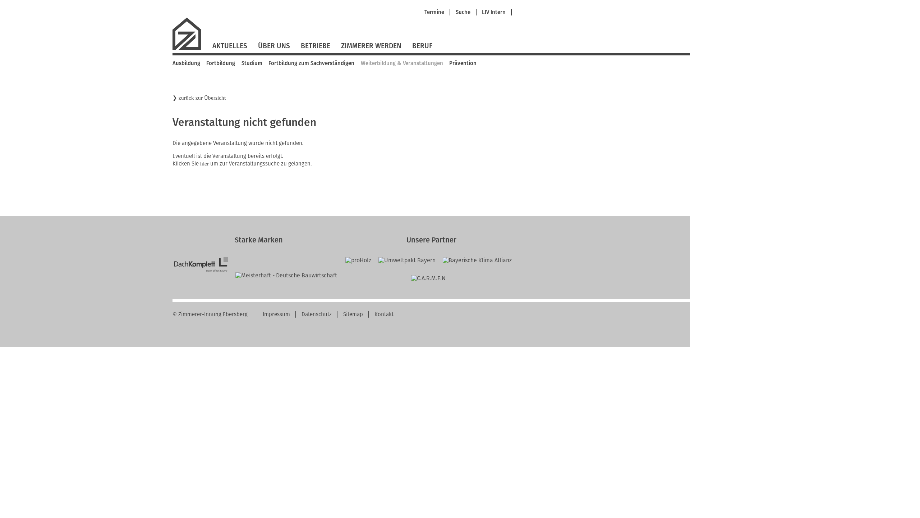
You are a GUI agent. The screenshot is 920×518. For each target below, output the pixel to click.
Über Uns (274, 46)
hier (204, 164)
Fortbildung (220, 63)
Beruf (422, 46)
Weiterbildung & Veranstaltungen (402, 63)
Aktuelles (229, 46)
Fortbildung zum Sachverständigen (311, 63)
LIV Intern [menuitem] (494, 12)
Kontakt (384, 314)
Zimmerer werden (371, 46)
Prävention (463, 63)
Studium (252, 63)
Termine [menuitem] (434, 12)
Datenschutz (317, 314)
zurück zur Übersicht (202, 98)
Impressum (276, 314)
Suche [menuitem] (463, 12)
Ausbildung (186, 63)
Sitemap (353, 314)
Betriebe (315, 46)
